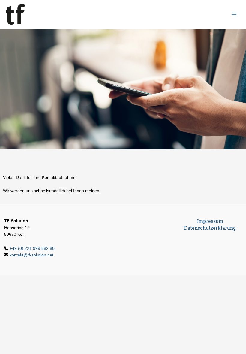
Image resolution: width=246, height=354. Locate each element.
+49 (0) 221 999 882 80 (32, 248)
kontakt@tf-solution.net (31, 255)
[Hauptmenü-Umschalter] (234, 14)
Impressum (210, 221)
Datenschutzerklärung (210, 228)
